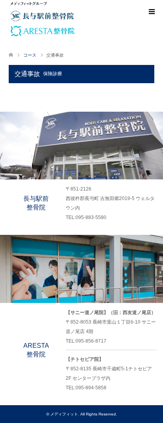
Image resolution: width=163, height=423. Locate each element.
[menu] (151, 12)
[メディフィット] (28, 3)
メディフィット (64, 414)
